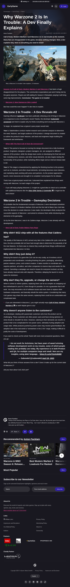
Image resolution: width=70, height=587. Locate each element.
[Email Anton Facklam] (30, 432)
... (24, 425)
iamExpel (21, 116)
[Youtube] (37, 581)
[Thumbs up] (25, 432)
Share (16, 431)
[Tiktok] (45, 581)
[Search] (56, 6)
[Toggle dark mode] (52, 6)
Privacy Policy (40, 519)
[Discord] (33, 581)
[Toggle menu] (3, 6)
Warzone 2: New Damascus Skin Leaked (21, 102)
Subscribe (60, 489)
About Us (39, 527)
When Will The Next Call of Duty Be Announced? (24, 144)
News (23, 11)
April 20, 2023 (48, 358)
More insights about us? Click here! (15, 510)
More (63, 439)
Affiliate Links (9, 519)
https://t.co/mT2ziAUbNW (51, 354)
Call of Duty (15, 11)
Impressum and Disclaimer (12, 523)
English (34, 576)
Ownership (39, 530)
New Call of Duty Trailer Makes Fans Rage (22, 228)
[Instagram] (41, 581)
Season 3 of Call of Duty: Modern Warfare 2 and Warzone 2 (26, 89)
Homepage (7, 11)
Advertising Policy (41, 523)
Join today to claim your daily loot (40, 1)
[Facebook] (29, 581)
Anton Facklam (13, 418)
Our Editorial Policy (9, 527)
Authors (6, 530)
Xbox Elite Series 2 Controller (39, 191)
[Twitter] (25, 581)
